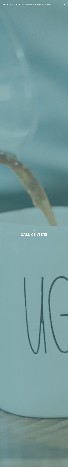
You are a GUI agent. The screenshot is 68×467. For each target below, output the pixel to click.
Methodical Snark (11, 4)
